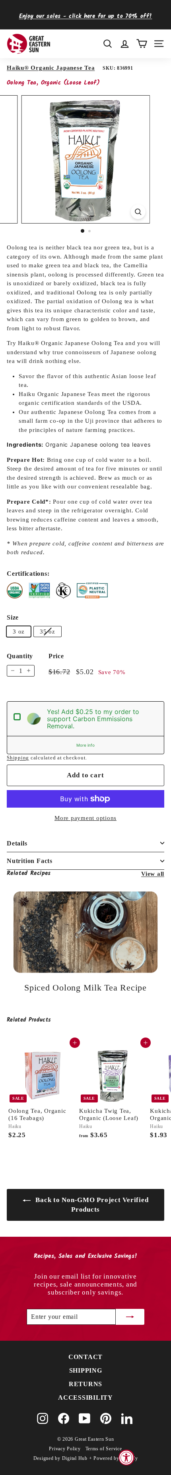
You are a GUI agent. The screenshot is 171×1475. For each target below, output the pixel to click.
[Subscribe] (130, 1317)
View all (152, 874)
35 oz (47, 631)
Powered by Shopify (115, 1458)
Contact (85, 1356)
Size (13, 617)
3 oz (19, 631)
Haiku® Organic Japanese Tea (51, 68)
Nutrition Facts (29, 860)
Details (17, 843)
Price (56, 656)
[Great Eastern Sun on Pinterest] (105, 1418)
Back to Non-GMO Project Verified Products (91, 1204)
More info (85, 745)
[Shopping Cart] (141, 43)
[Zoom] (137, 211)
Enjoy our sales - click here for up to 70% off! (85, 16)
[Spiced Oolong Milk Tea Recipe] (85, 932)
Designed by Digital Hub (60, 1458)
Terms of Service (104, 1448)
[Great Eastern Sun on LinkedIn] (126, 1418)
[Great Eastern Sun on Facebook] (63, 1418)
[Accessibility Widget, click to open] (126, 1457)
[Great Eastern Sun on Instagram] (42, 1418)
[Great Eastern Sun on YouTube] (84, 1418)
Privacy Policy (65, 1448)
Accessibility (85, 1397)
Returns (85, 1384)
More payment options (85, 818)
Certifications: (28, 573)
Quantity (20, 656)
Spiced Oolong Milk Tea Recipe (85, 987)
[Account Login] (124, 43)
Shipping (18, 758)
